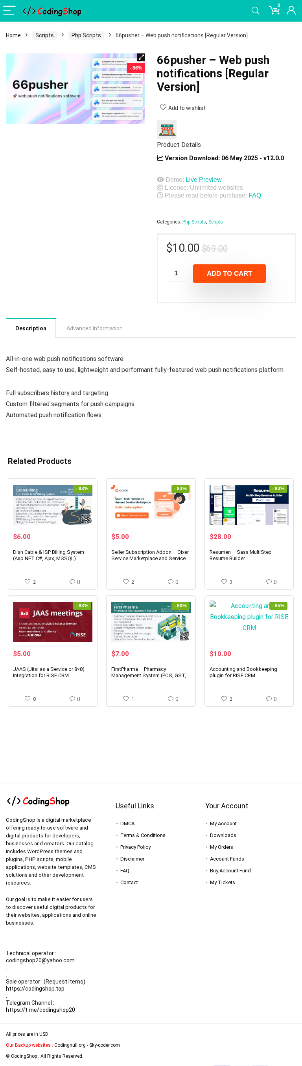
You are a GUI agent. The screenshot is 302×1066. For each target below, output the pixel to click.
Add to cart (229, 273)
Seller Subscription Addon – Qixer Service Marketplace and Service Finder (150, 558)
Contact (129, 882)
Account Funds (227, 859)
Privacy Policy (135, 847)
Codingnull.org (70, 1045)
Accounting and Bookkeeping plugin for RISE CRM (243, 672)
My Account (223, 823)
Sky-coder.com (104, 1045)
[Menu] (9, 10)
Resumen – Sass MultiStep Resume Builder (241, 555)
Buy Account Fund (230, 871)
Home (13, 35)
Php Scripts (86, 35)
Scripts (44, 35)
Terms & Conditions (143, 835)
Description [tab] (30, 328)
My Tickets (222, 882)
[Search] (255, 10)
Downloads (223, 835)
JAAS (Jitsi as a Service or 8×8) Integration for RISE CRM (49, 672)
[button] (141, 57)
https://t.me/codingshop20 (40, 1010)
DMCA (127, 823)
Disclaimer (132, 859)
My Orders (221, 847)
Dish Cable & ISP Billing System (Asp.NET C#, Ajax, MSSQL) (48, 555)
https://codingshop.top (35, 988)
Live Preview (204, 179)
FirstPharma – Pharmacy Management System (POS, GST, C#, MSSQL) (148, 675)
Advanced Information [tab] (94, 328)
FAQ (255, 195)
